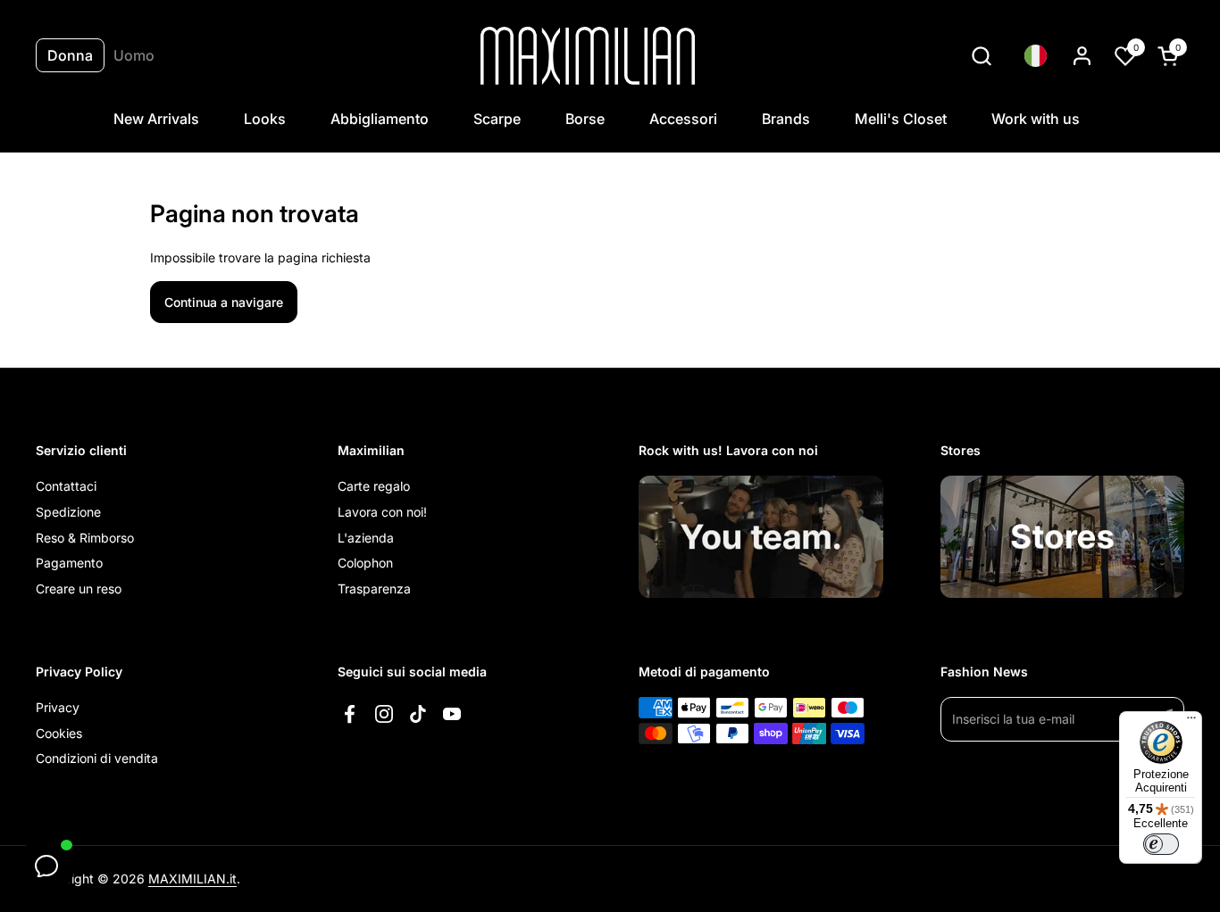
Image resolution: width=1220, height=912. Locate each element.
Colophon (365, 562)
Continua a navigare (223, 302)
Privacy (57, 707)
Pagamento (69, 562)
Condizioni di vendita (97, 758)
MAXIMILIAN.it (192, 878)
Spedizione (68, 511)
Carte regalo (374, 485)
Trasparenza (374, 588)
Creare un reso (78, 588)
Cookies (59, 733)
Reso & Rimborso (85, 537)
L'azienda (366, 537)
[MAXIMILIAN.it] (588, 56)
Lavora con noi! (382, 511)
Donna (70, 55)
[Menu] (1191, 722)
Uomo (134, 55)
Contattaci (66, 485)
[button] (981, 56)
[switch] (1161, 844)
